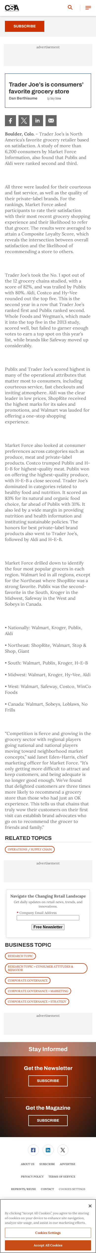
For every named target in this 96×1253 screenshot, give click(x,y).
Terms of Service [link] (61, 1176)
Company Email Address (37, 913)
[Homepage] (12, 8)
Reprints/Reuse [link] (23, 1189)
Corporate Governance (28, 980)
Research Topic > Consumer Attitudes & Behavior (40, 968)
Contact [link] (47, 1189)
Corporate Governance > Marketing (38, 991)
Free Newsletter (48, 927)
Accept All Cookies (48, 1245)
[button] (88, 8)
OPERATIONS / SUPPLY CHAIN (30, 849)
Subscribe (25, 26)
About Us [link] (27, 1164)
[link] (10, 120)
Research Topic (20, 956)
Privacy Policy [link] (32, 1176)
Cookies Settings (72, 1189)
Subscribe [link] (47, 1164)
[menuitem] (10, 120)
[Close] (90, 1206)
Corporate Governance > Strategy (37, 1001)
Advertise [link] (67, 1164)
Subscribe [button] (48, 1081)
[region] (48, 1226)
